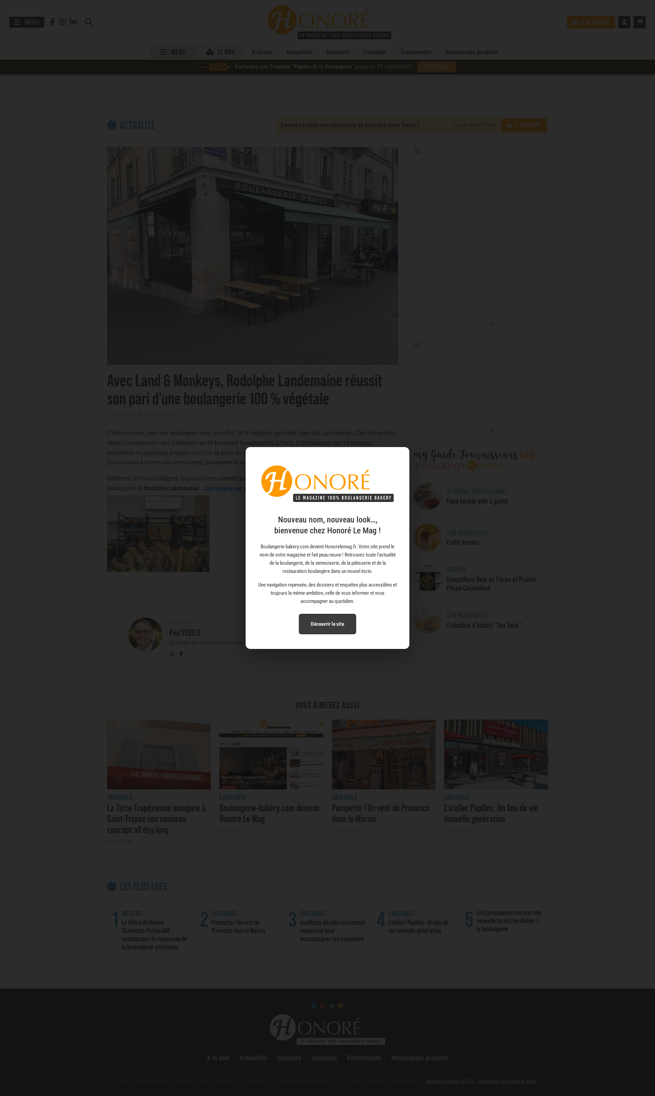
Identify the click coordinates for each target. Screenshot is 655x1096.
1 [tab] (470, 323)
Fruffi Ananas (463, 542)
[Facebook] (52, 22)
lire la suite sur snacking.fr (238, 488)
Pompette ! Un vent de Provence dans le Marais (381, 813)
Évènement (233, 798)
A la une (262, 52)
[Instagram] (62, 22)
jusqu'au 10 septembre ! (344, 67)
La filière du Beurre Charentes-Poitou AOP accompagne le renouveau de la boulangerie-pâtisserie (154, 934)
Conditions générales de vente (507, 1081)
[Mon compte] (624, 22)
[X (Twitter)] (172, 654)
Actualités (299, 52)
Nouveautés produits (471, 52)
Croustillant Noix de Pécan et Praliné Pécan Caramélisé (491, 584)
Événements (416, 52)
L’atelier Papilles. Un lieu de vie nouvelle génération (491, 813)
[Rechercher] (88, 22)
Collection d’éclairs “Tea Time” (484, 625)
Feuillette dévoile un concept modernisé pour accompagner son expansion (332, 930)
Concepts (375, 52)
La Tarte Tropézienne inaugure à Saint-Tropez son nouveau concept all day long (156, 818)
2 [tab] (481, 323)
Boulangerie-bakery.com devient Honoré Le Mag (269, 813)
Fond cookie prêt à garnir (477, 500)
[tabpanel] (481, 232)
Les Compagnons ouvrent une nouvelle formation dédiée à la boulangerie (509, 920)
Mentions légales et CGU (450, 1081)
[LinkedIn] (73, 22)
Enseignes (120, 798)
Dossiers (337, 52)
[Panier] (640, 22)
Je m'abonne (527, 125)
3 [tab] (491, 323)
